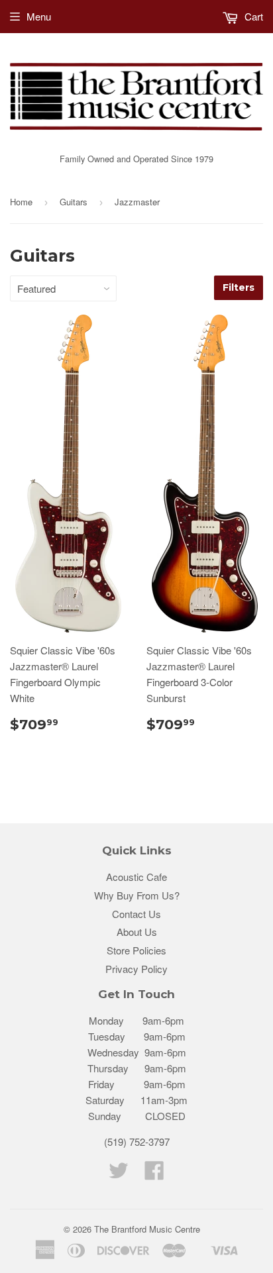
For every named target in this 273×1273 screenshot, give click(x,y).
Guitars (73, 201)
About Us (137, 932)
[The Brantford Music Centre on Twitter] (119, 1174)
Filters (238, 287)
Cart (252, 16)
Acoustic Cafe (136, 877)
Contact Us (136, 914)
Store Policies (136, 950)
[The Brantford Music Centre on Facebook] (154, 1174)
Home (21, 201)
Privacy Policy (136, 969)
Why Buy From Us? (137, 895)
